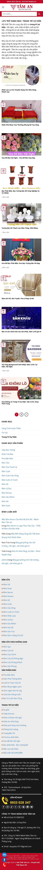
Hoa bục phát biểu (11, 737)
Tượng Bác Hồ (9, 733)
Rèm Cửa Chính (9, 654)
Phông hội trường (10, 729)
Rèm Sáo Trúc (9, 631)
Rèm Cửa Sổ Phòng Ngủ (13, 658)
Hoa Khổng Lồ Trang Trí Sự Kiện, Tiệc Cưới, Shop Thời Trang (20, 403)
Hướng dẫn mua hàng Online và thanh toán (22, 859)
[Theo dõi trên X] (15, 807)
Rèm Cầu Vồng (9, 608)
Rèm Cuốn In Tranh (10, 480)
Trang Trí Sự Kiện (9, 437)
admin (4, 560)
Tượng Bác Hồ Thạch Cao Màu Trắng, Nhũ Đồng (20, 228)
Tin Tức (5, 432)
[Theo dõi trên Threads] (19, 807)
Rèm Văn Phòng (10, 666)
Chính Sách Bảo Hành (29, 856)
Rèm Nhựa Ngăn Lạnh (12, 686)
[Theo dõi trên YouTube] (31, 807)
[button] (3, 7)
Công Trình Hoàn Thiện (11, 428)
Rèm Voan (6, 505)
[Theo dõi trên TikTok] (11, 807)
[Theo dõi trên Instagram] (7, 807)
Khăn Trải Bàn (7, 454)
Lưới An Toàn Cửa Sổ (12, 683)
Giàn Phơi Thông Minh (12, 679)
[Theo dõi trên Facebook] (4, 807)
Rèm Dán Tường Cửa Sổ (13, 635)
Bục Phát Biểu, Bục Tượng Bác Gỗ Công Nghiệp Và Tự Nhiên (20, 192)
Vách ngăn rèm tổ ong (12, 690)
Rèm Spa (7, 646)
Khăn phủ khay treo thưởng (14, 725)
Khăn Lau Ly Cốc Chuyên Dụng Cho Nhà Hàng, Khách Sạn (19, 91)
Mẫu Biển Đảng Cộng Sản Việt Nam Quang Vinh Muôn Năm (21, 535)
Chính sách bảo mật (12, 856)
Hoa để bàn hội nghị (11, 741)
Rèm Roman (7, 493)
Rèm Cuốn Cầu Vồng (10, 475)
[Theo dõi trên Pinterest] (23, 807)
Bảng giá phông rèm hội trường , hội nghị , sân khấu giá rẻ (18, 544)
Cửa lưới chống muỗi (12, 694)
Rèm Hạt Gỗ (8, 627)
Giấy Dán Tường (8, 450)
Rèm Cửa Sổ (8, 650)
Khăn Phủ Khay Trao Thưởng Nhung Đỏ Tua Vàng (20, 125)
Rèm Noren (8, 592)
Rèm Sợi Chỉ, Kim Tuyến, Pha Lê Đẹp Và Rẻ (18, 299)
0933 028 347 (20, 802)
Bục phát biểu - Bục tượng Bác (15, 745)
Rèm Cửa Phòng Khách (12, 662)
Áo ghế (6, 710)
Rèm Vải (5, 501)
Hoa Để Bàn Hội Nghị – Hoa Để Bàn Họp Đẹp (18, 158)
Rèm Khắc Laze (9, 616)
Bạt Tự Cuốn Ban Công (12, 698)
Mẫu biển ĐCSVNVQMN (13, 753)
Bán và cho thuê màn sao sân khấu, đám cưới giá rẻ (21, 332)
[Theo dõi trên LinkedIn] (27, 807)
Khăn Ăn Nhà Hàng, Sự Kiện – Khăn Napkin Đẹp (21, 553)
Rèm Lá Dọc (6, 488)
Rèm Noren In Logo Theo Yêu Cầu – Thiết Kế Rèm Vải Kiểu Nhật (21, 527)
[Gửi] (39, 14)
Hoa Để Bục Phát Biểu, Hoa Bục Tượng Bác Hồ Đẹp (21, 263)
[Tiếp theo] (26, 414)
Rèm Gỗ (5, 484)
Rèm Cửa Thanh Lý (9, 467)
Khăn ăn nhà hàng (10, 721)
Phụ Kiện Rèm (7, 458)
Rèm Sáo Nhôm (8, 497)
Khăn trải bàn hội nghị (12, 717)
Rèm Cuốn (6, 471)
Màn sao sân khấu (10, 749)
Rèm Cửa (5, 462)
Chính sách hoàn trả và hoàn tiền (21, 857)
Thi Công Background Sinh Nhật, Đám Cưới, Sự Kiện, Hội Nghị (19, 366)
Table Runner (8, 713)
